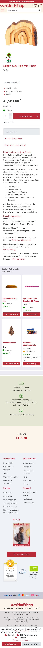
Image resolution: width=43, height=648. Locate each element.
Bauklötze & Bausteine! (21, 240)
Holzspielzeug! (9, 249)
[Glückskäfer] (8, 57)
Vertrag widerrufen (21, 554)
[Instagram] (21, 437)
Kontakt (26, 484)
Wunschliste (9, 122)
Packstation (28, 499)
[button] (2, 10)
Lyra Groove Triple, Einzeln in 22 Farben (31, 300)
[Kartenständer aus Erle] (11, 286)
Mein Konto (7, 492)
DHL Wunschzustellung (28, 635)
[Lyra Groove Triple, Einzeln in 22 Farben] (32, 286)
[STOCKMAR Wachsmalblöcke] (32, 331)
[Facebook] (17, 437)
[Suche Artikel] (39, 10)
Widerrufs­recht (29, 463)
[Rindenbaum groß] (11, 331)
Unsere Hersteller (10, 477)
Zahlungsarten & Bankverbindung (10, 504)
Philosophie (8, 463)
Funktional (22, 637)
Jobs (5, 473)
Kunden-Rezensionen (13, 139)
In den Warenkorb (25, 116)
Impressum (27, 467)
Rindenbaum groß (9, 343)
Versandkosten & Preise (30, 493)
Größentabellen (9, 500)
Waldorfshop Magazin (8, 468)
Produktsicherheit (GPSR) (15, 145)
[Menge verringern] (10, 117)
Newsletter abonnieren (7, 481)
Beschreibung (10, 132)
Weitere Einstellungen (21, 640)
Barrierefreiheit (29, 480)
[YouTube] (26, 437)
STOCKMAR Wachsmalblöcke (29, 344)
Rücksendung (28, 503)
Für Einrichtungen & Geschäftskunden (11, 511)
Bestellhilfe (7, 496)
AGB (25, 477)
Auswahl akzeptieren (31, 644)
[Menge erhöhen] (10, 114)
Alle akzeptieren (11, 644)
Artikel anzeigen (31, 314)
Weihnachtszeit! (18, 259)
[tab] (21, 131)
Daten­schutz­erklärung (28, 471)
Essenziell (11, 635)
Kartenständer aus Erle (9, 300)
